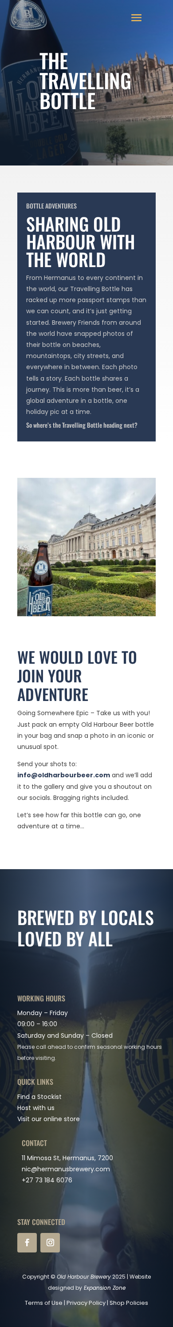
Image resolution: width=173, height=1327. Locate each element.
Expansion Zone (105, 1288)
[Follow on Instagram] (50, 1242)
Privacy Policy (86, 1303)
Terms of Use (44, 1303)
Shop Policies (129, 1303)
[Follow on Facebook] (27, 1242)
